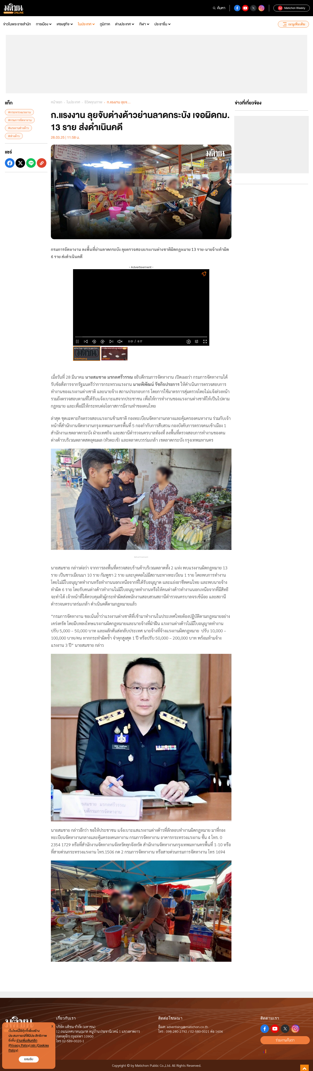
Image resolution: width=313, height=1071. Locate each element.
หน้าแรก (56, 102)
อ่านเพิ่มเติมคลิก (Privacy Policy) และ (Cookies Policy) (29, 1045)
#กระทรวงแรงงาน (19, 112)
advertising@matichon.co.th (187, 1026)
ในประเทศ (84, 24)
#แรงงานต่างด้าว (18, 128)
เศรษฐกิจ (63, 24)
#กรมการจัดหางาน (20, 120)
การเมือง (42, 24)
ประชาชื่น (160, 24)
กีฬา (142, 24)
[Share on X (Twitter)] (20, 163)
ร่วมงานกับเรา (285, 1040)
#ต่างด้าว (14, 136)
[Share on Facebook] (9, 163)
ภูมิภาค (105, 24)
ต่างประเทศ (123, 24)
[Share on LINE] (31, 163)
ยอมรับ (28, 1059)
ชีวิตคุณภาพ (93, 102)
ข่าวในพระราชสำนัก (17, 24)
